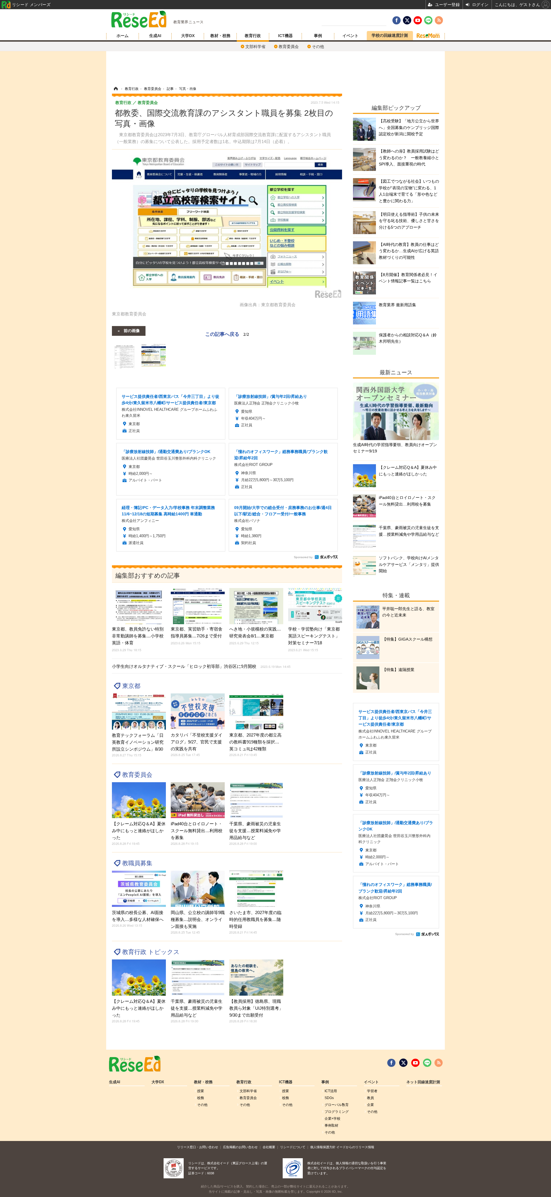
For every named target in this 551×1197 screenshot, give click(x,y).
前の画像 (132, 330)
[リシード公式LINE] (427, 1063)
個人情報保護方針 (322, 1147)
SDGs (329, 1098)
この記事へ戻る (227, 333)
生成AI (155, 35)
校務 (200, 1098)
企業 (370, 1105)
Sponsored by (303, 557)
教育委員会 (289, 46)
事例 (318, 35)
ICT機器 (285, 35)
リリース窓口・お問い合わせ (197, 1147)
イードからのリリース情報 (355, 1147)
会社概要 (269, 1147)
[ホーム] (115, 89)
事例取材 (331, 1125)
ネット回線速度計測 (423, 1082)
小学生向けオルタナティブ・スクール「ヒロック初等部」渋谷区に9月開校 (201, 666)
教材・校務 (220, 35)
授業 (200, 1091)
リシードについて (292, 1147)
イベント (350, 35)
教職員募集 (137, 863)
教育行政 (253, 35)
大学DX (188, 35)
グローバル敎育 (337, 1105)
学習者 (372, 1091)
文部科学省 (255, 46)
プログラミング (337, 1112)
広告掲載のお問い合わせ (240, 1147)
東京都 (131, 686)
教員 (370, 1098)
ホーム (123, 35)
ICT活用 (331, 1091)
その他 (318, 46)
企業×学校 (332, 1119)
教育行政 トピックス (151, 952)
